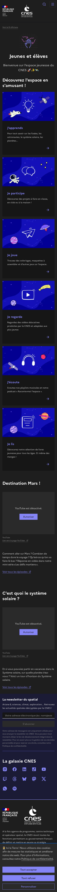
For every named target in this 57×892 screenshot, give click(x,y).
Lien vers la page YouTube (13, 540)
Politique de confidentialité (37, 859)
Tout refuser (28, 878)
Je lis (10, 444)
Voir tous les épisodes (15, 572)
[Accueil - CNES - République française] (33, 815)
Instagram (5, 769)
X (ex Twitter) (43, 779)
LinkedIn (24, 769)
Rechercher (44, 4)
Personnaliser (28, 886)
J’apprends (15, 128)
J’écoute (13, 382)
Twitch (5, 779)
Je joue (12, 255)
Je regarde (14, 317)
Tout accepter (28, 869)
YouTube (43, 769)
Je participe (16, 193)
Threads (14, 779)
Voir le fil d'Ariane (10, 27)
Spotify (14, 788)
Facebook (14, 769)
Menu (53, 4)
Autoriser (28, 517)
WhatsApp (5, 788)
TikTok (34, 769)
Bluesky (24, 779)
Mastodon (34, 779)
